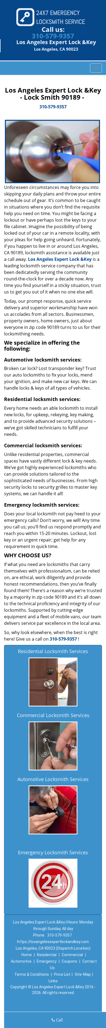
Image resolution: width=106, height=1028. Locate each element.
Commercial (72, 955)
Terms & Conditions (31, 974)
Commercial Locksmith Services (53, 715)
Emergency (47, 961)
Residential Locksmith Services (53, 651)
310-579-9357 (53, 35)
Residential (47, 955)
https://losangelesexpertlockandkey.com (53, 942)
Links (53, 981)
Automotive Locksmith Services (53, 779)
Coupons (69, 961)
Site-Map (83, 974)
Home (26, 955)
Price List (62, 974)
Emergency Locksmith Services (53, 852)
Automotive (21, 961)
